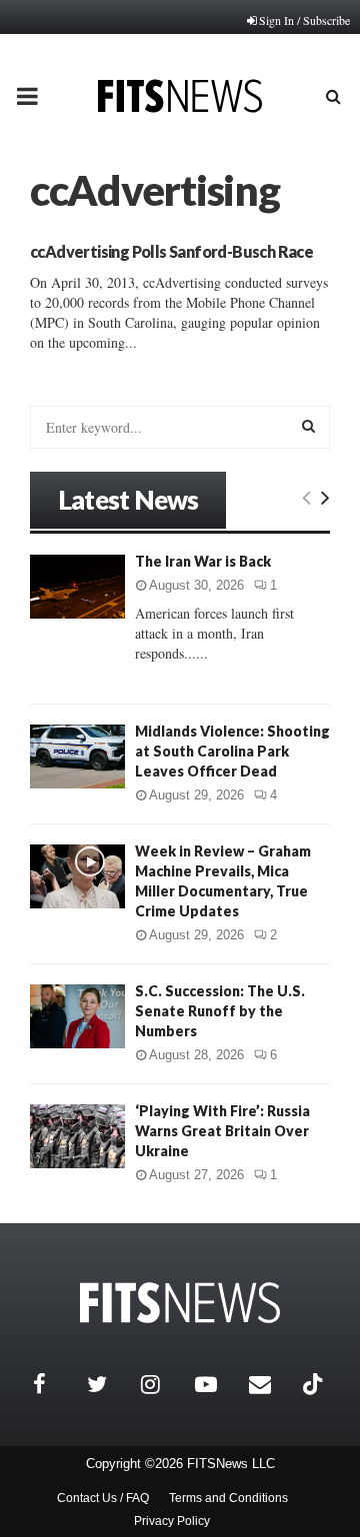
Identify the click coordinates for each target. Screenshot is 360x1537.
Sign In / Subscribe (304, 20)
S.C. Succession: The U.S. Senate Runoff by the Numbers (220, 1010)
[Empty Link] (306, 497)
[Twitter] (109, 1384)
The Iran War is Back (203, 561)
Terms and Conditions (228, 1498)
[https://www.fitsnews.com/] (180, 1302)
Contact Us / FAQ (103, 1498)
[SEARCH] (308, 426)
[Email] (271, 1384)
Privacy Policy (172, 1521)
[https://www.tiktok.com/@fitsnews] (315, 1384)
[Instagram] (163, 1384)
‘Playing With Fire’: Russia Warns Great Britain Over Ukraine (222, 1130)
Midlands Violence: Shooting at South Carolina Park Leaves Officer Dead (232, 751)
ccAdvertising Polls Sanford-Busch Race (171, 251)
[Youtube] (217, 1384)
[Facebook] (55, 1384)
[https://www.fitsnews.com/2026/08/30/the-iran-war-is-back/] (77, 586)
